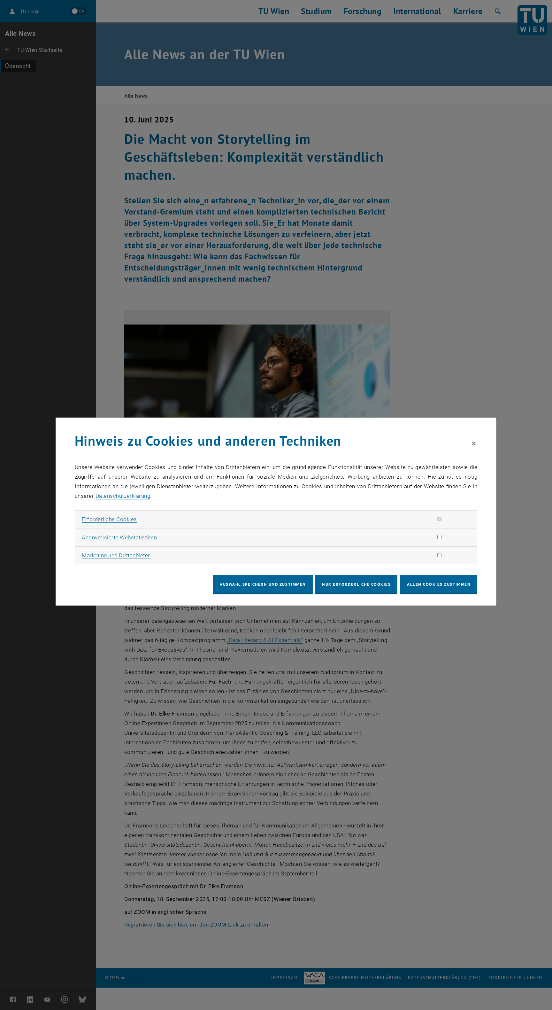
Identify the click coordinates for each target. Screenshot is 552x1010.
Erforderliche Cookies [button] (109, 519)
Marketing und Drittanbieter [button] (116, 555)
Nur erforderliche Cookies (356, 584)
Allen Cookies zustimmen (439, 584)
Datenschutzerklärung (123, 496)
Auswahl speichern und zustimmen (263, 584)
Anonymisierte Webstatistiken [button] (119, 537)
